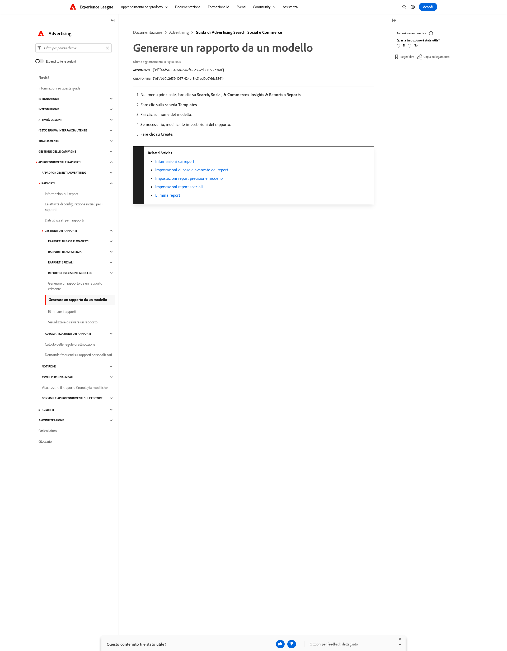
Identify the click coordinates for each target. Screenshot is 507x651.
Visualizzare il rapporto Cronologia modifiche (75, 387)
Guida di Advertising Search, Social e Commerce (239, 32)
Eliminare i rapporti (62, 311)
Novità (44, 77)
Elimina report (167, 195)
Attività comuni (50, 120)
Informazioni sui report (174, 161)
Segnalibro (407, 57)
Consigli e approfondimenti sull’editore (72, 398)
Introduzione (49, 99)
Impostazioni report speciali (179, 186)
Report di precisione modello (70, 273)
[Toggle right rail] (394, 21)
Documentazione (147, 32)
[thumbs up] (280, 644)
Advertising (179, 32)
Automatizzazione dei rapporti (68, 334)
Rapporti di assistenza (65, 252)
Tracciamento (49, 141)
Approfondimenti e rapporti (59, 162)
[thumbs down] (291, 644)
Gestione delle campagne (57, 151)
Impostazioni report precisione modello (189, 178)
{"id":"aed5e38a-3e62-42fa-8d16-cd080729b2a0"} (188, 70)
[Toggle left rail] (113, 21)
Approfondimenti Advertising (64, 172)
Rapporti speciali (60, 262)
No (415, 45)
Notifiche (49, 366)
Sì (404, 45)
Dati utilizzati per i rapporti (64, 220)
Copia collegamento (436, 57)
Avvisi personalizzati (57, 377)
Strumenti (46, 410)
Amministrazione (51, 420)
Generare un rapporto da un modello (78, 299)
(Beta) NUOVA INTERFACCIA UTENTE (63, 130)
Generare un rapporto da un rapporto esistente (75, 286)
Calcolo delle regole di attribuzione (70, 344)
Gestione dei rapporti (61, 231)
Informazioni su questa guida (60, 88)
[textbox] (73, 48)
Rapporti (48, 183)
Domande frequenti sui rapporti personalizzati (78, 354)
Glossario (45, 441)
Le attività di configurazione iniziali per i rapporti (73, 207)
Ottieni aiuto (48, 430)
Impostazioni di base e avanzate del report (191, 169)
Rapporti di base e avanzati (68, 241)
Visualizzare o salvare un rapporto (72, 322)
